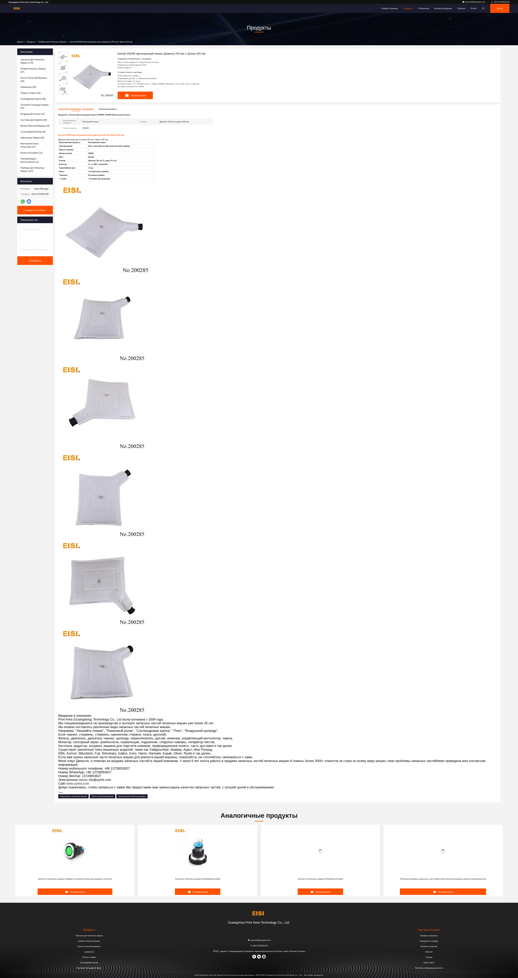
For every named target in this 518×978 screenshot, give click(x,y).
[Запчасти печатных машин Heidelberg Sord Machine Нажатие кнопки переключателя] (443, 851)
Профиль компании (429, 936)
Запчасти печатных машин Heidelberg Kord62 (75, 879)
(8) (33, 132)
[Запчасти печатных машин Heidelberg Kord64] (197, 851)
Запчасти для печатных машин (132, 796)
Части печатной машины (102, 796)
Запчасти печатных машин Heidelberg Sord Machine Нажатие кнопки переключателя (443, 879)
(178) (33, 61)
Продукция (408, 8)
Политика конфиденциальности (429, 968)
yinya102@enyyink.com (475, 2)
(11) (32, 153)
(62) (31, 93)
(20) (34, 79)
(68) (33, 99)
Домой (20, 42)
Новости (429, 952)
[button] (63, 93)
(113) (33, 169)
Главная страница (389, 8)
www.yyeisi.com (78, 783)
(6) (35, 126)
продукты (30, 42)
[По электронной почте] (29, 201)
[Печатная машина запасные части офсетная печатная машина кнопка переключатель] (320, 851)
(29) (34, 120)
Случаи (429, 957)
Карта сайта (429, 962)
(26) (32, 138)
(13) (33, 114)
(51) (35, 106)
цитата (500, 8)
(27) (30, 145)
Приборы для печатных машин (52, 42)
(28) (28, 87)
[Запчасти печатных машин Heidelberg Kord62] (75, 851)
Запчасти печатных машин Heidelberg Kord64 (197, 879)
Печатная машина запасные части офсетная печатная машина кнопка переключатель (320, 879)
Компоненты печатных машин (73, 796)
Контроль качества (429, 946)
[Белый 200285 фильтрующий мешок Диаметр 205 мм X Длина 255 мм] (91, 74)
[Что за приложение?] (22, 201)
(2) (29, 160)
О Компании (423, 8)
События (461, 8)
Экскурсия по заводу (429, 941)
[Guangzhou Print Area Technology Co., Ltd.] (17, 8)
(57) (33, 70)
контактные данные (443, 8)
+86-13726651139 (501, 2)
